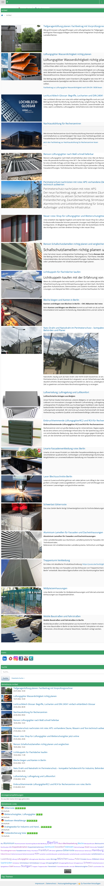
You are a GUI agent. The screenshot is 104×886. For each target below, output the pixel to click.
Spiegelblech (5, 866)
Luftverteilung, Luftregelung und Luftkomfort (66, 392)
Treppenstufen (42, 866)
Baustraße (36, 843)
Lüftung (14, 859)
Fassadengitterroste (8, 850)
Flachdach (35, 851)
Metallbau (42, 859)
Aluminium (8, 843)
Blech (60, 843)
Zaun (90, 866)
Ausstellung (29, 843)
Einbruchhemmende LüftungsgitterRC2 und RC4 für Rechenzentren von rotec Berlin (52, 784)
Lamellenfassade (51, 854)
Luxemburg (6, 858)
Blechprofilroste (89, 843)
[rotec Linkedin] (4, 658)
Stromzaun (17, 866)
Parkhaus (71, 859)
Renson (89, 859)
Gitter (54, 851)
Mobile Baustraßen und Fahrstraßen (62, 616)
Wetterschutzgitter (81, 866)
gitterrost (59, 850)
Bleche (81, 843)
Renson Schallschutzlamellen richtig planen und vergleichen (41, 744)
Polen (77, 858)
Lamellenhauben (85, 854)
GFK (50, 851)
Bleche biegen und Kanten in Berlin (61, 299)
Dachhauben (5, 847)
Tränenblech (52, 866)
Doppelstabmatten (19, 847)
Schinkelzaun (24, 863)
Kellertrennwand (16, 854)
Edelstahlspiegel (79, 847)
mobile (48, 859)
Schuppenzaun (78, 863)
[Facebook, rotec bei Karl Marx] (21, 658)
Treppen (35, 866)
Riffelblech (96, 859)
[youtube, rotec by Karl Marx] (26, 658)
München (62, 858)
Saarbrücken (6, 862)
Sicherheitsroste (97, 863)
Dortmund (49, 847)
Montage (54, 859)
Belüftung (43, 843)
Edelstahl (69, 847)
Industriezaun (6, 854)
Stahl (11, 866)
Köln (37, 853)
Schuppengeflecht (52, 863)
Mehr (68, 871)
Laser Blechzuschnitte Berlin (57, 476)
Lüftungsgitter (22, 859)
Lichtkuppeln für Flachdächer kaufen (62, 271)
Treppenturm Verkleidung (56, 560)
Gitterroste (68, 850)
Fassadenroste (21, 850)
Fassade (100, 847)
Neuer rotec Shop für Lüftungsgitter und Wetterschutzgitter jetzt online (46, 736)
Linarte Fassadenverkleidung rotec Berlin (64, 448)
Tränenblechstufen (63, 866)
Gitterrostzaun (79, 851)
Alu (2, 843)
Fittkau (29, 851)
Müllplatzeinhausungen (55, 588)
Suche (5, 678)
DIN (10, 847)
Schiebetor (16, 863)
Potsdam (83, 859)
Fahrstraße (93, 847)
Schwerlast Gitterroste (54, 504)
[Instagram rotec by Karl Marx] (16, 658)
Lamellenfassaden (63, 854)
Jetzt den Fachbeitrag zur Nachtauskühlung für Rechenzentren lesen (70, 142)
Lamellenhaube (75, 854)
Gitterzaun (88, 851)
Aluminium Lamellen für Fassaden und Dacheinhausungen (73, 532)
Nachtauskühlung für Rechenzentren (62, 123)
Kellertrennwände (28, 854)
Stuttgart (26, 866)
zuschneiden (97, 866)
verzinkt (72, 866)
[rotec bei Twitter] (31, 658)
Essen (87, 847)
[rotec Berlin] (10, 658)
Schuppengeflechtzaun (66, 863)
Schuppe (43, 863)
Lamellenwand (96, 854)
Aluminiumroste (20, 843)
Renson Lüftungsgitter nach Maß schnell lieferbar (68, 154)
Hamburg (97, 850)
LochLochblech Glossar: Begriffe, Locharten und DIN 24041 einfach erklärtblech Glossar (54, 704)
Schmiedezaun (35, 863)
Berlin (52, 842)
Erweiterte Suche (18, 678)
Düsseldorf (59, 846)
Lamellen (43, 854)
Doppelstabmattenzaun (36, 847)
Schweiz (88, 862)
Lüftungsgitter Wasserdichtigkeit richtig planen (67, 54)
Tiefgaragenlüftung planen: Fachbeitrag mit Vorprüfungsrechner (43, 688)
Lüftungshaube (33, 859)
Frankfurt (43, 850)
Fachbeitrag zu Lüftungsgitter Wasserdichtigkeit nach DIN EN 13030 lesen (72, 87)
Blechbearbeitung (70, 843)
